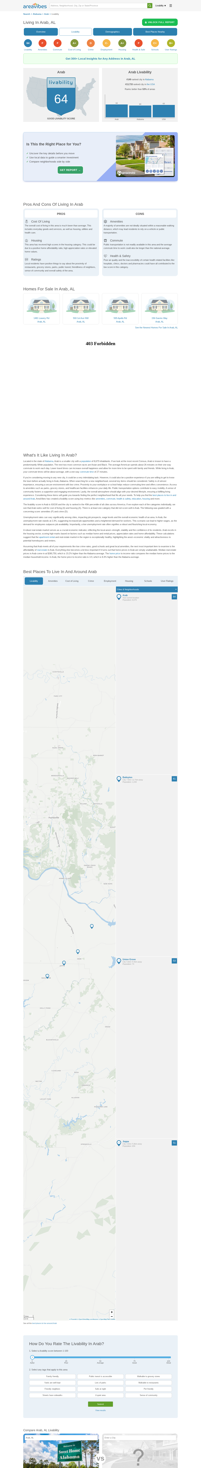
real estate (42, 550)
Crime (91, 581)
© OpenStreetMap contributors (87, 1319)
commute (110, 498)
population (86, 461)
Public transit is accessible (100, 1376)
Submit (100, 1404)
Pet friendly (148, 1389)
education (136, 498)
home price (114, 553)
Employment (110, 581)
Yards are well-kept (52, 1383)
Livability (159, 5)
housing (146, 498)
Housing (129, 581)
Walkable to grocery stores (148, 1376)
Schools (148, 581)
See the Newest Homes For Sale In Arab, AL (156, 327)
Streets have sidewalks (52, 1395)
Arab (46, 14)
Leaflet (113, 1319)
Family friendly (52, 1376)
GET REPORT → (70, 170)
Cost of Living (71, 581)
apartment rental (47, 537)
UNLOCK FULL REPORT (161, 22)
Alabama (37, 14)
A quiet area (100, 1395)
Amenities (53, 581)
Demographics (113, 31)
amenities (100, 498)
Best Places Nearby (155, 31)
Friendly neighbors (52, 1389)
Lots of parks (100, 1383)
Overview (40, 31)
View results (100, 1410)
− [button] (112, 1316)
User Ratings (167, 581)
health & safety (124, 498)
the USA (151, 84)
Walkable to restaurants (148, 1383)
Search (26, 14)
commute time (87, 471)
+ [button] (112, 1312)
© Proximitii (73, 1319)
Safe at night (100, 1389)
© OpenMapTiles (104, 1319)
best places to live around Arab (44, 1323)
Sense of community (148, 1395)
